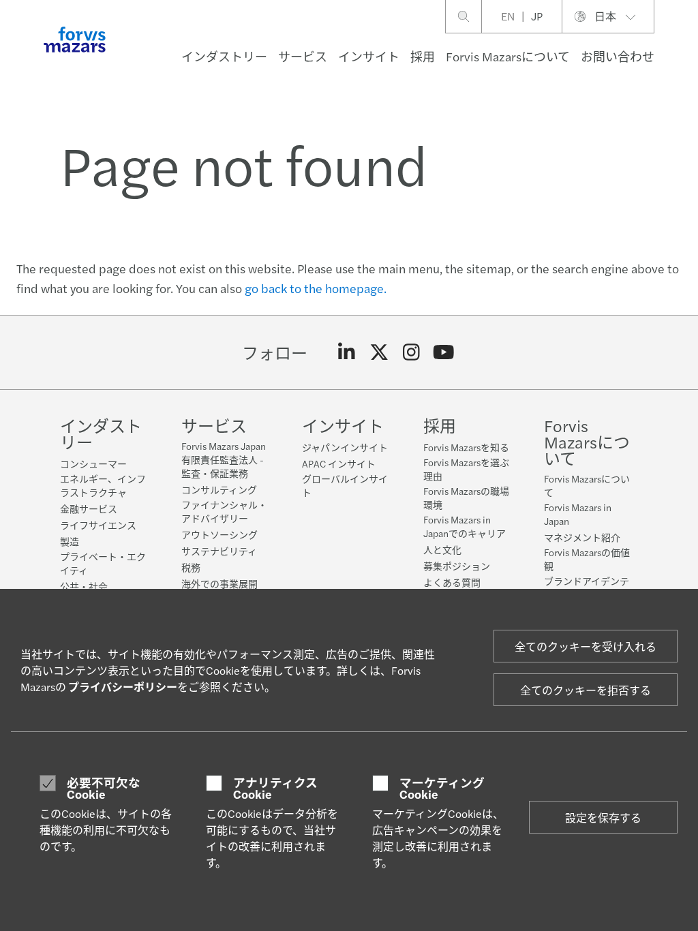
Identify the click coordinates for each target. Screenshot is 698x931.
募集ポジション (456, 566)
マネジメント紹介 (582, 537)
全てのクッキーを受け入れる (585, 646)
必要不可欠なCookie (103, 788)
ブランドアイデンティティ (586, 587)
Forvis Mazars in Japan (577, 514)
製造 (69, 541)
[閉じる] (683, 52)
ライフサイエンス (98, 525)
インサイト (368, 56)
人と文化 (442, 549)
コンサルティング (219, 489)
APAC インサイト (339, 463)
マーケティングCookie (442, 788)
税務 (190, 567)
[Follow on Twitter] (379, 352)
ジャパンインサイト (345, 447)
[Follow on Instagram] (411, 352)
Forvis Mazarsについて (508, 56)
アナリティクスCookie (275, 788)
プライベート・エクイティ (103, 563)
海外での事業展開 (219, 583)
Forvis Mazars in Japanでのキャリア (464, 526)
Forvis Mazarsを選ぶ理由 (466, 469)
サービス (302, 56)
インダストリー (224, 56)
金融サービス (88, 508)
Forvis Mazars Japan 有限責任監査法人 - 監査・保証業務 (223, 459)
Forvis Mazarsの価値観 (587, 559)
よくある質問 (452, 582)
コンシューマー (93, 463)
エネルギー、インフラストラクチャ (103, 485)
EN (508, 16)
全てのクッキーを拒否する (585, 690)
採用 (422, 56)
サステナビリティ (219, 551)
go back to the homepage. (315, 287)
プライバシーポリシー (122, 687)
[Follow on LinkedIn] (347, 352)
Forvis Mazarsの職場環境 (466, 497)
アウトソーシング (219, 534)
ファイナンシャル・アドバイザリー (224, 511)
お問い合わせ (617, 56)
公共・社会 (84, 586)
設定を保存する (603, 817)
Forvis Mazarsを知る (466, 447)
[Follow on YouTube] (444, 352)
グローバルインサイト (345, 485)
